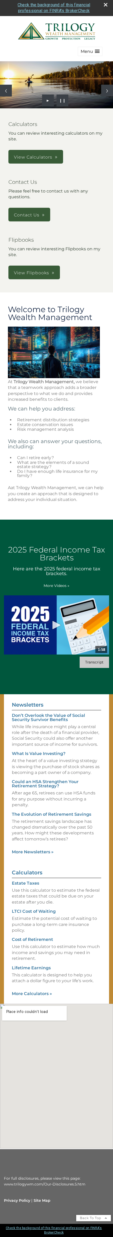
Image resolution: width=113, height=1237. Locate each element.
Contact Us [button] (26, 214)
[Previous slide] (6, 91)
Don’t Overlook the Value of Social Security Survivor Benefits (48, 717)
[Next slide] (107, 91)
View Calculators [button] (33, 157)
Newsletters (27, 705)
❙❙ (62, 100)
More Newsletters (33, 851)
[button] (90, 51)
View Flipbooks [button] (31, 272)
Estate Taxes (25, 883)
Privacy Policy (17, 1200)
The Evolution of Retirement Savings (51, 814)
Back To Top (91, 1218)
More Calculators (32, 993)
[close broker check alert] (106, 5)
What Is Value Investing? (38, 753)
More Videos (56, 585)
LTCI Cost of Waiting (34, 911)
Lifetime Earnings (31, 967)
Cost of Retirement (32, 939)
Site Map (42, 1200)
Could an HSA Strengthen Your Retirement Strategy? (45, 783)
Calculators (27, 872)
